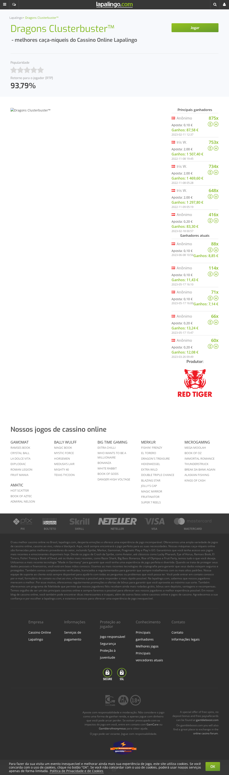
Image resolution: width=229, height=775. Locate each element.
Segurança (108, 643)
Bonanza (104, 463)
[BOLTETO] (50, 521)
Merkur (148, 442)
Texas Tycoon (64, 475)
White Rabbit (107, 468)
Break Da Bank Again (199, 469)
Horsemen (62, 459)
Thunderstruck (196, 464)
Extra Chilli (107, 448)
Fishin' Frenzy (151, 448)
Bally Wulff (65, 442)
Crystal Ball (20, 453)
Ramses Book (20, 448)
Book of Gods (108, 474)
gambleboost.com (207, 720)
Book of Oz (192, 453)
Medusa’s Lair (64, 464)
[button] (4, 4)
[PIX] (22, 521)
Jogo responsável (112, 637)
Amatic (17, 485)
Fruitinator (150, 497)
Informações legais (186, 639)
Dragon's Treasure (155, 459)
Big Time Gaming (112, 442)
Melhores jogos (147, 646)
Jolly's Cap (149, 486)
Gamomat (20, 442)
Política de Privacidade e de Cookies (76, 771)
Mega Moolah (195, 448)
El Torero (148, 453)
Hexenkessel (150, 464)
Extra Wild (149, 469)
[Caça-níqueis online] (195, 386)
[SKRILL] (79, 521)
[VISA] (154, 521)
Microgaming (197, 442)
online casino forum (205, 733)
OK (212, 766)
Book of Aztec (21, 496)
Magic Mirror (151, 491)
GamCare (152, 724)
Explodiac (18, 464)
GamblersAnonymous (112, 728)
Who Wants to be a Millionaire (112, 455)
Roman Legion (21, 469)
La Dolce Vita (20, 459)
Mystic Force (64, 453)
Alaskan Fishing (196, 475)
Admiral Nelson (23, 501)
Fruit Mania (19, 475)
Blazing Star (150, 480)
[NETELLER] (117, 521)
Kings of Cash (195, 480)
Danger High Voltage (114, 479)
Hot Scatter (20, 490)
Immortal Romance (199, 459)
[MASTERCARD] (193, 521)
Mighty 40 (61, 469)
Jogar (195, 27)
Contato (177, 632)
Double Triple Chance (157, 475)
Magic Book (63, 448)
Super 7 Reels (151, 502)
